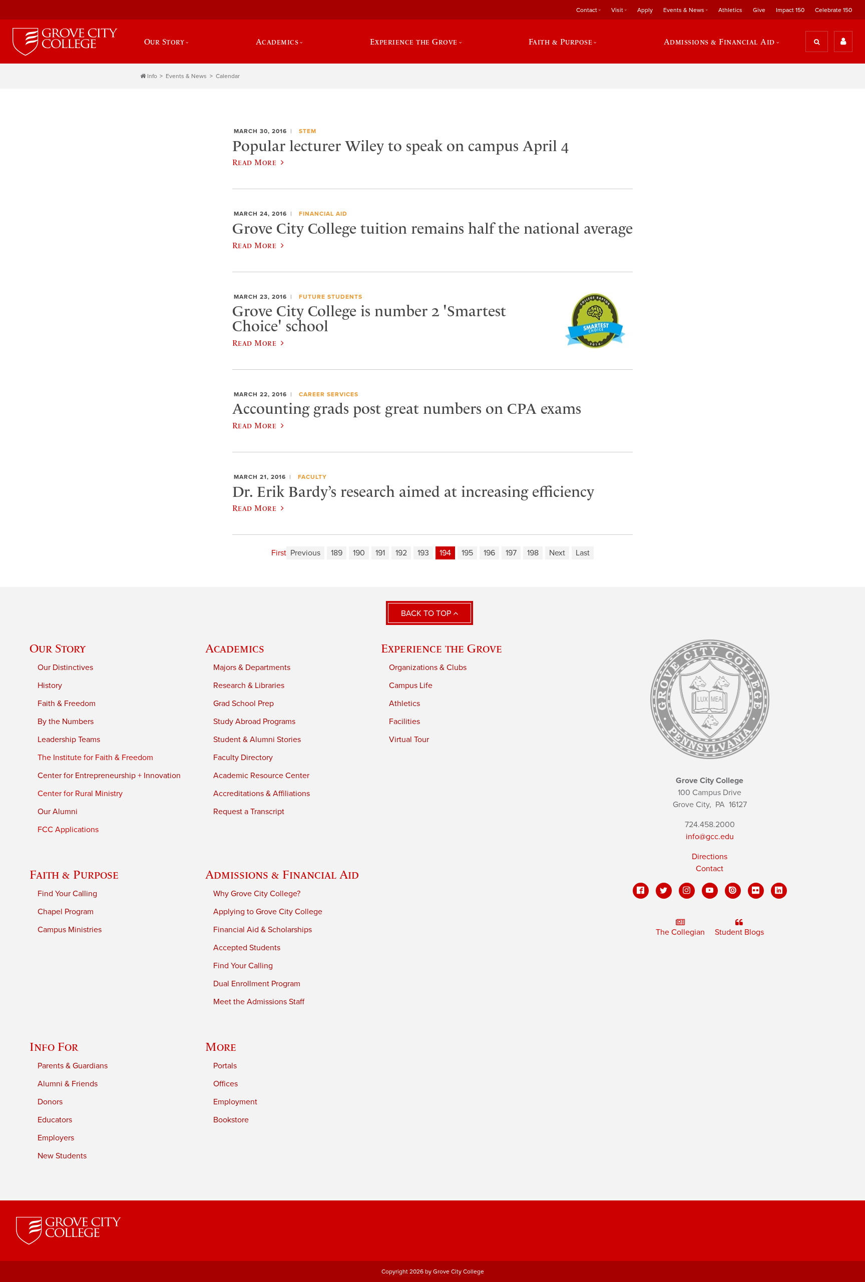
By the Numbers (66, 722)
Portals (225, 1066)
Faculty (312, 476)
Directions (709, 857)
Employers (56, 1138)
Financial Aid (323, 213)
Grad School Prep (243, 704)
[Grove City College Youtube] (710, 891)
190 (359, 553)
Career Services (328, 394)
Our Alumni (58, 812)
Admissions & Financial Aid (282, 874)
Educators (55, 1120)
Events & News (186, 76)
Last (583, 553)
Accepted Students (246, 948)
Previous (305, 553)
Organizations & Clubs (428, 668)
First (278, 553)
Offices (225, 1084)
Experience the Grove (441, 648)
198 (533, 553)
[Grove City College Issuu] (733, 891)
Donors (50, 1102)
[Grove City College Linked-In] (779, 891)
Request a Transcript (248, 812)
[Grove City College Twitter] (664, 891)
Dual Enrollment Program (256, 984)
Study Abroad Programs (254, 722)
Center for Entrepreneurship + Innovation (109, 776)
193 (423, 553)
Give (759, 10)
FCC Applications (68, 830)
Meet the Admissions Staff (258, 1002)
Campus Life (410, 686)
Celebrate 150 (833, 10)
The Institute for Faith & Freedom (95, 758)
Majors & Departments (251, 668)
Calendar (228, 76)
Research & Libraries (248, 686)
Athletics (730, 10)
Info (152, 76)
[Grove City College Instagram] (687, 891)
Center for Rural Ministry (80, 794)
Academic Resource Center (261, 776)
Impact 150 (790, 10)
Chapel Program (66, 912)
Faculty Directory (243, 758)
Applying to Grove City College (267, 912)
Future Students (330, 296)
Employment (235, 1102)
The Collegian (680, 932)
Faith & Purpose (74, 874)
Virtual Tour (409, 740)
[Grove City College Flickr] (756, 891)
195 (467, 553)
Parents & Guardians (73, 1066)
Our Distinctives (65, 668)
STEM (307, 131)
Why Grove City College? (256, 894)
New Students (62, 1156)
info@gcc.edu (710, 837)
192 (401, 553)
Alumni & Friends (68, 1084)
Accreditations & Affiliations (261, 794)
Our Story (58, 648)
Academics (234, 648)
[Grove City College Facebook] (641, 891)
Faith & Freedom (67, 704)
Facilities (404, 722)
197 (511, 553)
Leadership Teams (69, 740)
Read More (254, 162)
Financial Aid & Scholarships (262, 930)
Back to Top (427, 613)
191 (380, 553)
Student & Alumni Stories (257, 740)
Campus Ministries (70, 930)
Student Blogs (739, 932)
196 (489, 553)
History (50, 686)
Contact (709, 869)
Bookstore (231, 1120)
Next (557, 553)
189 (336, 553)
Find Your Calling (67, 894)
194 (445, 553)
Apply (645, 10)
